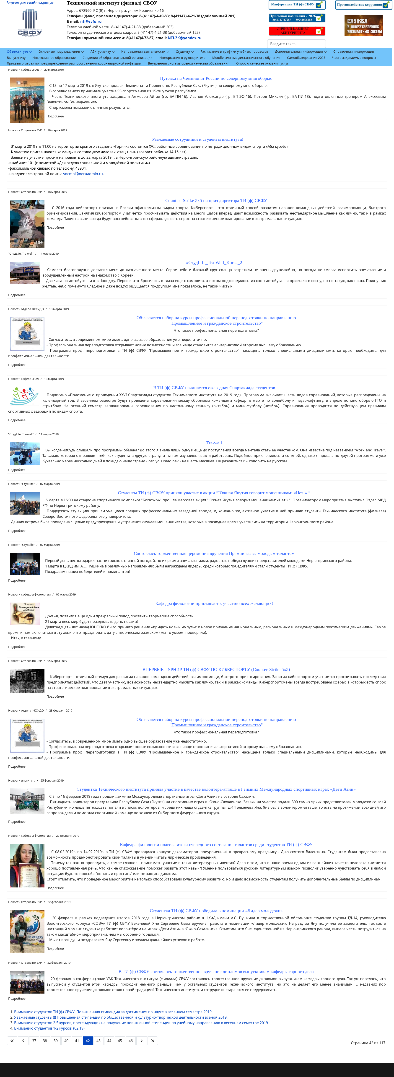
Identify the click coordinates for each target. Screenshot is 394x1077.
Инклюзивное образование (54, 57)
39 (56, 1040)
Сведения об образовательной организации (118, 57)
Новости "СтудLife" (21, 484)
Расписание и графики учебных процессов (234, 51)
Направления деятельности (143, 51)
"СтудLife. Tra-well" (21, 253)
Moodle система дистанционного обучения (246, 57)
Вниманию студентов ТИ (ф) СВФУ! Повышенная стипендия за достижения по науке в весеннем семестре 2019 (113, 1011)
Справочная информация (353, 51)
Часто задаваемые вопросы (354, 57)
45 (120, 1040)
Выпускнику (16, 57)
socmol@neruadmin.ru (83, 173)
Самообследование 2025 (306, 57)
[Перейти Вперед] (141, 1040)
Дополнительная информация (299, 51)
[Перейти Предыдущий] (23, 1040)
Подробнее (55, 116)
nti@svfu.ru (91, 21)
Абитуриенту (101, 51)
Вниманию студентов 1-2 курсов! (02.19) (49, 1028)
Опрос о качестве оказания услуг (262, 63)
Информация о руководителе (182, 57)
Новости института (21, 780)
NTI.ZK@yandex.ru (185, 37)
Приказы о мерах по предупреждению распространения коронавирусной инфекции (74, 63)
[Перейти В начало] (12, 1040)
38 (45, 1040)
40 (66, 1040)
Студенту (183, 51)
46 (131, 1040)
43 (98, 1040)
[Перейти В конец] (153, 1040)
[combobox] (296, 43)
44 (109, 1040)
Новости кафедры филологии (29, 594)
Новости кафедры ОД (23, 69)
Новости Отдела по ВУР (25, 130)
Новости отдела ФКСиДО (26, 309)
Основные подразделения (59, 51)
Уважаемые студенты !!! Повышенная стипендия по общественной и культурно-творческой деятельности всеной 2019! (121, 1017)
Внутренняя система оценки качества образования (188, 63)
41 (77, 1040)
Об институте (17, 51)
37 (34, 1040)
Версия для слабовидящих (30, 2)
